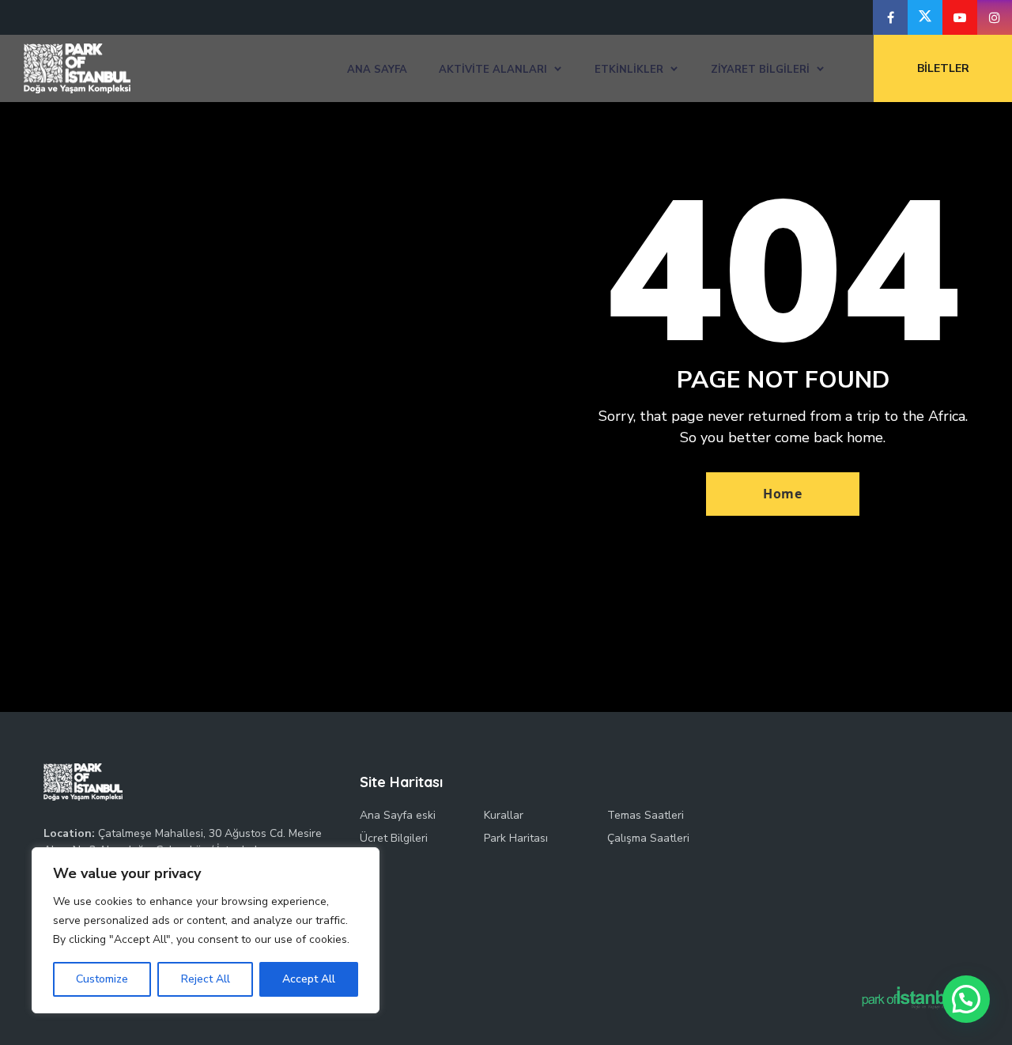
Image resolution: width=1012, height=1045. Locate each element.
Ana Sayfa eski (398, 815)
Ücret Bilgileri (394, 838)
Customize (102, 978)
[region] (206, 930)
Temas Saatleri (645, 815)
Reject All (205, 978)
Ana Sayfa (377, 69)
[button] (966, 999)
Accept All (308, 978)
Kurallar (503, 815)
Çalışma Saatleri (648, 838)
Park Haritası (516, 838)
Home (782, 493)
